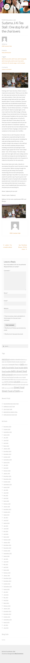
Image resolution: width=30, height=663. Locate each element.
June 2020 (6, 440)
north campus (21, 63)
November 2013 (7, 614)
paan (5, 387)
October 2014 (7, 583)
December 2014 (7, 578)
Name (6, 293)
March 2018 (6, 501)
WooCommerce (19, 653)
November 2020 (7, 426)
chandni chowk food (20, 362)
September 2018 (8, 484)
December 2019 (7, 451)
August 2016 (6, 523)
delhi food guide (22, 59)
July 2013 (6, 625)
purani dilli (9, 387)
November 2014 (7, 581)
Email (6, 300)
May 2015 (6, 564)
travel (21, 391)
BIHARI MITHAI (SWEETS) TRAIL (10, 412)
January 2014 (7, 608)
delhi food (14, 59)
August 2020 (6, 435)
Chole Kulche (5, 364)
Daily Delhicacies (6, 52)
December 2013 (7, 611)
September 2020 (8, 432)
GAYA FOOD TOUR (8, 409)
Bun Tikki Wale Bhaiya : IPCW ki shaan (22, 247)
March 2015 (6, 570)
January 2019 (7, 473)
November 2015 (7, 548)
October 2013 (7, 617)
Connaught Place (13, 364)
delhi (9, 59)
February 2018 (7, 504)
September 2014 (8, 586)
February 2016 (7, 539)
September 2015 (8, 553)
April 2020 (6, 443)
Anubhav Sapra (20, 359)
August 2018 (6, 487)
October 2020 (7, 429)
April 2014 (6, 600)
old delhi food (6, 384)
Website (6, 308)
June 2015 (6, 561)
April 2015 (6, 567)
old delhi (17, 382)
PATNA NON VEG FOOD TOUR (10, 415)
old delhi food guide (16, 384)
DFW (26, 374)
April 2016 (6, 534)
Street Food (19, 387)
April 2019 (6, 468)
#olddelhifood (13, 359)
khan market (18, 379)
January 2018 (7, 506)
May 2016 (6, 531)
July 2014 (6, 592)
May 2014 (6, 597)
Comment (7, 270)
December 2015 (7, 545)
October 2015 (7, 550)
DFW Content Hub (7, 46)
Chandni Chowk (11, 362)
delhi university (7, 374)
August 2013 (6, 622)
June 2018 (6, 493)
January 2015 (7, 575)
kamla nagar (13, 63)
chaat (3, 362)
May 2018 (6, 495)
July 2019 (6, 465)
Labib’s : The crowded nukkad (7, 246)
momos (26, 379)
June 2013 (6, 628)
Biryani (25, 359)
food (5, 377)
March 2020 (6, 446)
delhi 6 (25, 364)
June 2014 (6, 595)
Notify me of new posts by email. (14, 334)
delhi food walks (6, 61)
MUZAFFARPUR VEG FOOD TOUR (11, 404)
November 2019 (7, 454)
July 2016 (6, 526)
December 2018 (7, 476)
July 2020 (6, 437)
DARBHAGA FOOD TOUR (9, 406)
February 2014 (7, 606)
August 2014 (6, 589)
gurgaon (20, 377)
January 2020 (7, 448)
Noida (3, 382)
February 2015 (7, 572)
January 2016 (7, 542)
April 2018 (6, 498)
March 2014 (6, 603)
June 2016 (6, 528)
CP (19, 364)
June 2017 (6, 520)
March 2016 (6, 537)
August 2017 (6, 515)
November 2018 (7, 479)
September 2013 (8, 619)
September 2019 (8, 459)
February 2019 (7, 470)
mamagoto (23, 379)
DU (8, 63)
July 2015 (6, 559)
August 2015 (6, 556)
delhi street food (15, 61)
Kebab (11, 379)
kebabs (14, 379)
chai (5, 362)
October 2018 (7, 481)
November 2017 (7, 509)
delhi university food (19, 374)
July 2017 (6, 517)
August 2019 (6, 462)
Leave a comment (7, 69)
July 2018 (6, 490)
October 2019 (7, 457)
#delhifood (5, 59)
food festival (10, 377)
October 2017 (7, 512)
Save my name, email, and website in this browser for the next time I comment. (14, 318)
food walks (16, 377)
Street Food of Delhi (11, 391)
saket (12, 388)
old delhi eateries (23, 382)
